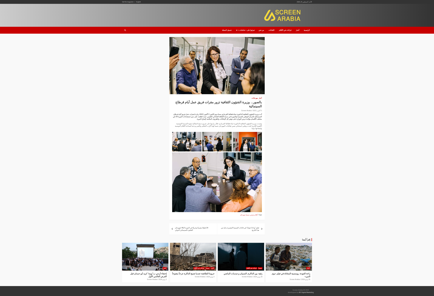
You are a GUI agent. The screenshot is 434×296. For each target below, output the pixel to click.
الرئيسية (307, 30)
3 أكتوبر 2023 (257, 110)
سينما (247, 215)
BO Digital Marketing (306, 292)
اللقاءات (271, 30)
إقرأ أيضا (306, 239)
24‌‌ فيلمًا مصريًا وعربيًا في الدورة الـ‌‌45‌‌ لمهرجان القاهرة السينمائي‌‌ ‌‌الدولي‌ (191, 229)
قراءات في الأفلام (285, 30)
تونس (252, 215)
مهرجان (242, 215)
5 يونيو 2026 (210, 277)
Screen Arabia (246, 110)
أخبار (297, 30)
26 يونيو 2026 (305, 279)
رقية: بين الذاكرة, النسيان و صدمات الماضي (243, 273)
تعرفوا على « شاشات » (246, 30)
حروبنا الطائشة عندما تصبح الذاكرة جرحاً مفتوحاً (193, 273)
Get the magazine (127, 2)
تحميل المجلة (227, 30)
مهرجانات (255, 98)
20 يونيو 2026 (257, 277)
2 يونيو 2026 (163, 279)
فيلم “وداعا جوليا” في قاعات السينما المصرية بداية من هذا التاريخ (240, 229)
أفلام (256, 215)
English (138, 2)
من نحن (261, 30)
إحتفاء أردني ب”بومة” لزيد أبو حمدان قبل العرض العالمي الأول (148, 275)
